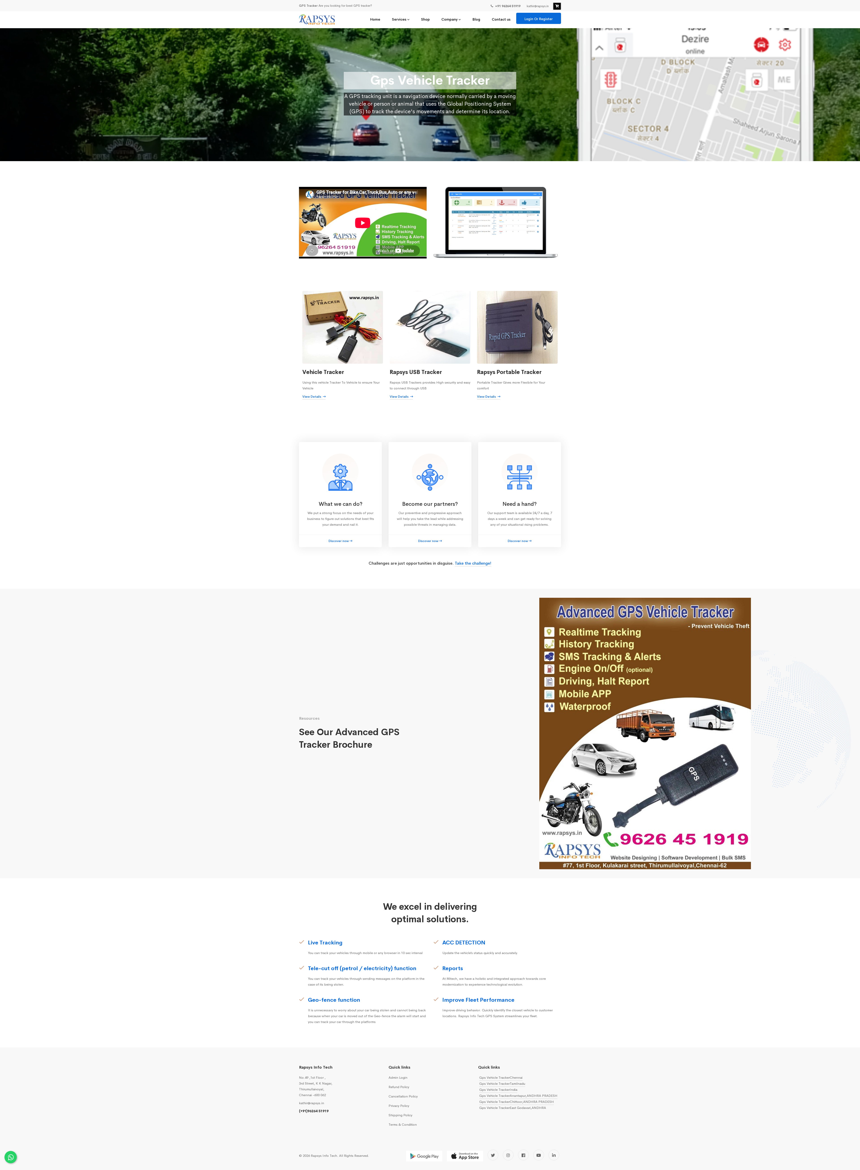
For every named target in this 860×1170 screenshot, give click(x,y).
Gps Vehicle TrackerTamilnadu (502, 1083)
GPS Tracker (308, 6)
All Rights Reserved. (354, 1155)
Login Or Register (539, 19)
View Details (312, 397)
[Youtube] (538, 1155)
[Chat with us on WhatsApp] (10, 1157)
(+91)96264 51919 (314, 1111)
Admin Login (398, 1077)
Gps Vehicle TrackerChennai (500, 1077)
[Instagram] (508, 1155)
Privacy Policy (399, 1106)
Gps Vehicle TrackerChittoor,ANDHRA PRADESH (516, 1102)
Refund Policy (399, 1087)
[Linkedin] (553, 1155)
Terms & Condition (403, 1124)
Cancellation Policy (403, 1096)
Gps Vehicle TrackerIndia (498, 1089)
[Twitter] (493, 1155)
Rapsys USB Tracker (416, 372)
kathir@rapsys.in (311, 1103)
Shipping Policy (400, 1115)
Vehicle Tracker (323, 372)
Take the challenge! (473, 563)
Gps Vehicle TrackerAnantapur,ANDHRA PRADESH (518, 1095)
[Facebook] (523, 1155)
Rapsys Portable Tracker (509, 372)
